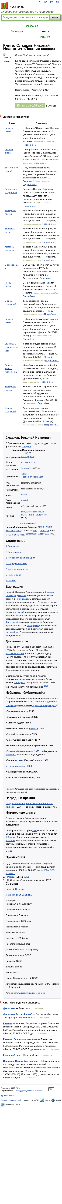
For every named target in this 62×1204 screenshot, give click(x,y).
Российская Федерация (32, 477)
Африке (33, 728)
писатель (10, 530)
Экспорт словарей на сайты (12, 1100)
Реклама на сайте (34, 1091)
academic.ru (12, 5)
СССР (24, 474)
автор (19, 530)
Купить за (30, 105)
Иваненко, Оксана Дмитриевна (20, 1061)
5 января (25, 456)
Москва (24, 462)
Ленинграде (22, 599)
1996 (31, 468)
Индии (38, 760)
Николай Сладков (15, 889)
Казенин (7, 1023)
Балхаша (10, 840)
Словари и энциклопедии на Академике (27, 11)
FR (57, 2)
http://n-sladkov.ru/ (28, 523)
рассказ (24, 494)
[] (40, 534)
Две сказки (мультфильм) (17, 1014)
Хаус (26, 877)
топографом (12, 632)
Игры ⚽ (45, 37)
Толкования (31, 26)
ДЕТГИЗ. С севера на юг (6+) (11, 347)
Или (34, 830)
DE (45, 2)
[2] (47, 686)
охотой (20, 612)
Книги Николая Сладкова (19, 894)
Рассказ (11, 877)
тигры (18, 760)
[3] (11, 850)
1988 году (11, 705)
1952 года (19, 534)
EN (39, 2)
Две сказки (9, 1008)
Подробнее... (30, 145)
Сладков (26, 446)
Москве (22, 595)
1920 (32, 456)
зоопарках (19, 682)
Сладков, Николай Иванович (31, 993)
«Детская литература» (44, 705)
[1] (45, 686)
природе (44, 530)
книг (35, 530)
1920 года (11, 595)
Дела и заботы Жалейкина (11, 368)
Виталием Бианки (15, 653)
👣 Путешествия (7, 1096)
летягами (10, 754)
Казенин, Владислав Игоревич (20, 1039)
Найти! (55, 17)
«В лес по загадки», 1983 (19, 766)
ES (51, 2)
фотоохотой (12, 622)
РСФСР (32, 462)
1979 (36, 751)
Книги (45, 31)
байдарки (10, 837)
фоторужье (33, 625)
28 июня (25, 468)
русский (24, 500)
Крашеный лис (11, 1055)
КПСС (9, 534)
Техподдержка (20, 1091)
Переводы (16, 31)
